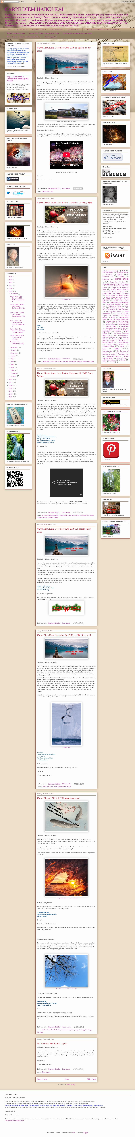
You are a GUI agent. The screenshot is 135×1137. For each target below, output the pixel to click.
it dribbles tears (66, 747)
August (13, 356)
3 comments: (66, 512)
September (14, 353)
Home (9, 30)
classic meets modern (115, 344)
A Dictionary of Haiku (110, 271)
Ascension (109, 275)
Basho (44, 1030)
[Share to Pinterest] (82, 188)
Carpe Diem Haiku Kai (53, 1030)
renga (77, 1030)
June (12, 361)
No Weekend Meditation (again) (52, 1043)
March (13, 370)
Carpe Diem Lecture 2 (39, 30)
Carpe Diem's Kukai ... (73, 30)
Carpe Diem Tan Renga (115, 292)
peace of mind (121, 358)
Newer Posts (42, 1079)
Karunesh (50, 517)
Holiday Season (42, 517)
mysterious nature (113, 356)
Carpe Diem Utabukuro (113, 304)
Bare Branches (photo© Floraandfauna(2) (66, 988)
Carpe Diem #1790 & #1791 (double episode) (58, 797)
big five (122, 341)
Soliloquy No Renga (85, 1030)
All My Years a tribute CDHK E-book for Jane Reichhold (102, 30)
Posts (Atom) (71, 1084)
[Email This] (74, 188)
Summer (118, 332)
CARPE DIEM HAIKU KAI (34, 8)
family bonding (58, 786)
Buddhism (106, 279)
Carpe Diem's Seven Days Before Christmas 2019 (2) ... (17, 307)
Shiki (64, 786)
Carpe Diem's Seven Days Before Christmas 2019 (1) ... (17, 315)
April (12, 367)
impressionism (107, 351)
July (12, 359)
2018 (11, 379)
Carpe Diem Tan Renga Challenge (115, 294)
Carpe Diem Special (119, 290)
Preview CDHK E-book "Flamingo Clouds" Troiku (44, 33)
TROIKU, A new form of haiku (16, 33)
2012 (11, 397)
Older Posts (91, 1079)
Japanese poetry (81, 361)
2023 (11, 280)
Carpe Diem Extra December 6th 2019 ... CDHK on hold (64, 635)
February (14, 373)
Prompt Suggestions (51, 37)
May (12, 364)
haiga (104, 349)
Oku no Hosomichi (122, 323)
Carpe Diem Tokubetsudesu (119, 302)
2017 (11, 382)
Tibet (115, 335)
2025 (11, 277)
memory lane (118, 353)
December (14, 294)
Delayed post (46, 1072)
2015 (11, 388)
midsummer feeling (109, 354)
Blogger (85, 1133)
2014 (11, 391)
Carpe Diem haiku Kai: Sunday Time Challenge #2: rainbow (17, 79)
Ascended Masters (123, 272)
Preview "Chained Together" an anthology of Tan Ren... (24, 37)
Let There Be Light (66, 299)
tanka (92, 361)
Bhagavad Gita (108, 276)
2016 (11, 385)
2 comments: (66, 359)
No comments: (67, 1027)
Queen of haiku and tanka (115, 328)
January (13, 376)
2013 (11, 394)
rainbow (122, 360)
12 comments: (66, 784)
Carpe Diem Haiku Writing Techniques (115, 284)
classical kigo (108, 346)
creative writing (65, 1030)
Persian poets (111, 326)
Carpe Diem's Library (56, 30)
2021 (11, 285)
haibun (122, 346)
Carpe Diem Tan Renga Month (117, 295)
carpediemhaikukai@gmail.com (14, 1121)
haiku (74, 361)
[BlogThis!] (76, 188)
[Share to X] (78, 188)
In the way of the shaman (113, 312)
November (14, 347)
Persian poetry (123, 324)
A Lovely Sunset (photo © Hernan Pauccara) (66, 898)
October (13, 350)
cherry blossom (108, 342)
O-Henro (109, 323)
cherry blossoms (123, 342)
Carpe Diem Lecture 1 (21, 30)
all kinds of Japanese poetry (50, 515)
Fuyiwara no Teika (114, 306)
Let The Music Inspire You (119, 319)
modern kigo (123, 354)
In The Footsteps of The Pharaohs (115, 310)
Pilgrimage (124, 326)
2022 (11, 282)
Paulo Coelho (110, 324)
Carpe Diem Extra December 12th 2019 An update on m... (17, 323)
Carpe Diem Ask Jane (117, 282)
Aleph (123, 271)
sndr (73, 1133)
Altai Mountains (108, 272)
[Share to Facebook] (80, 188)
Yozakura (40, 1032)
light (88, 361)
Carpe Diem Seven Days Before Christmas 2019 (57, 361)
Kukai (113, 317)
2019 (11, 291)
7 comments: (66, 188)
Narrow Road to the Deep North (117, 321)
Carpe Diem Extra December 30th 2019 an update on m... (17, 298)
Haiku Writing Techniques (116, 308)
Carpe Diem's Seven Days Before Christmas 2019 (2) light (64, 202)
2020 (11, 288)
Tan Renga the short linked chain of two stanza (77, 33)
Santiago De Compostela (111, 330)
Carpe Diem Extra (47, 191)
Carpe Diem (121, 279)
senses (112, 362)
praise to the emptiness (110, 360)
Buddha (121, 276)
